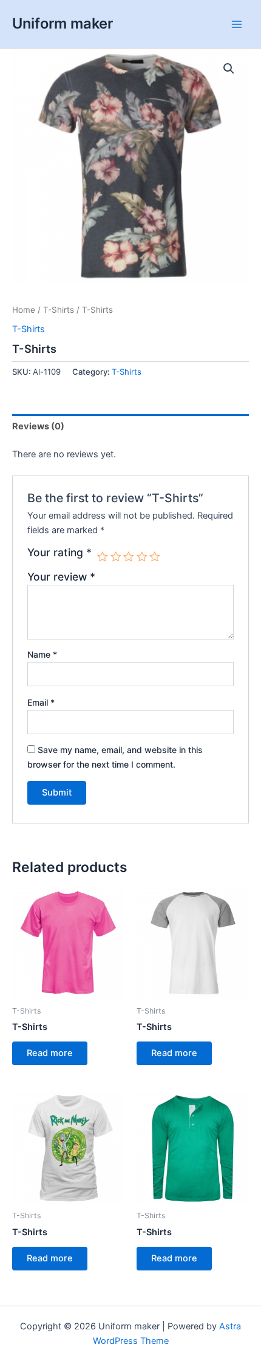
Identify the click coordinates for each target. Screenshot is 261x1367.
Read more (50, 1053)
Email (41, 702)
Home (23, 310)
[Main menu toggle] (237, 24)
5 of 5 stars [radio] (154, 556)
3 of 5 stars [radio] (128, 556)
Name (42, 654)
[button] (229, 69)
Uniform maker (62, 23)
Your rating (59, 553)
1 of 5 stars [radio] (102, 556)
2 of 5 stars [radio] (115, 556)
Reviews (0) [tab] (38, 426)
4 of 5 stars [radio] (142, 556)
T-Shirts (58, 310)
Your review (61, 576)
